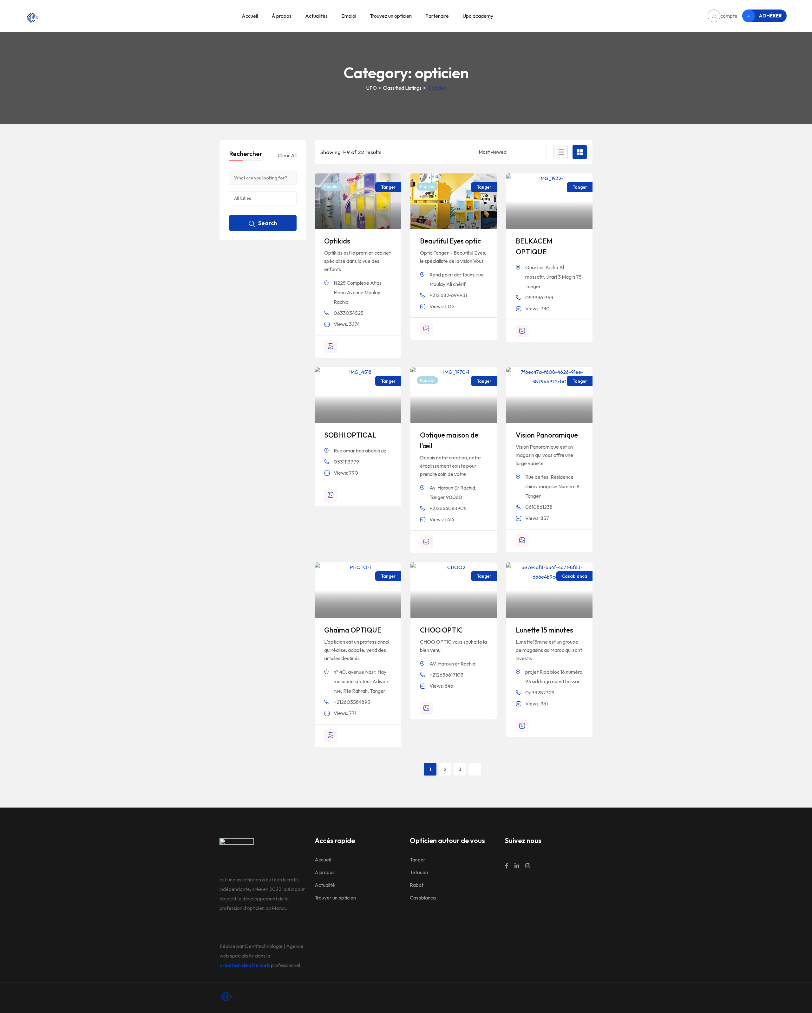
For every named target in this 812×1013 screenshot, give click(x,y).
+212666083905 (448, 508)
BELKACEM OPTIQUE (534, 246)
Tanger (417, 859)
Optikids (337, 241)
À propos (281, 16)
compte (728, 16)
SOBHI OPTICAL (350, 435)
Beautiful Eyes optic (450, 241)
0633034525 (348, 313)
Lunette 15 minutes (544, 630)
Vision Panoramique (547, 435)
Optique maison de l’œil (449, 440)
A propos (325, 872)
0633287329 (539, 692)
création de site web (244, 965)
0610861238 (539, 507)
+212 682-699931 (448, 295)
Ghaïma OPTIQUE (352, 630)
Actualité (325, 885)
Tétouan (419, 872)
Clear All (287, 155)
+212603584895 (352, 702)
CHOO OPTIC (441, 630)
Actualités (316, 16)
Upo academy (477, 16)
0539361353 (539, 297)
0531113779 (346, 461)
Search (267, 223)
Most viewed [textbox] (493, 152)
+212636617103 (446, 675)
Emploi (348, 16)
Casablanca (423, 897)
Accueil (250, 16)
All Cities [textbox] (242, 198)
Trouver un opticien (335, 897)
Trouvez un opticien (391, 16)
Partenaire (437, 16)
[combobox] (510, 152)
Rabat (416, 885)
